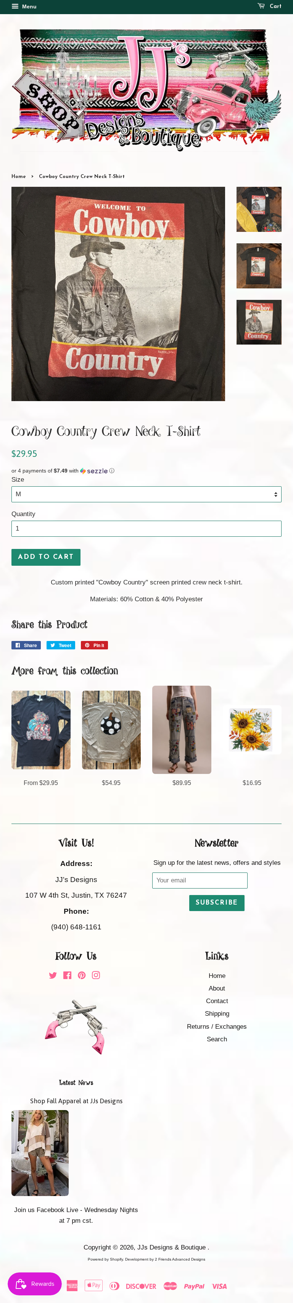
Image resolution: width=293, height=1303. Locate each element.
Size (17, 479)
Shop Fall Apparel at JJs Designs (76, 1101)
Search (217, 1039)
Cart (275, 7)
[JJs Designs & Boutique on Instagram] (96, 976)
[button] (146, 470)
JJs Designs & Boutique (172, 1247)
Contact (217, 1001)
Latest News (76, 1083)
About (217, 988)
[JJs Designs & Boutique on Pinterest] (81, 976)
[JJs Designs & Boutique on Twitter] (53, 976)
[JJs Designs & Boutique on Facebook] (67, 976)
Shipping (217, 1013)
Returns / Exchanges (217, 1026)
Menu (29, 6)
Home (18, 176)
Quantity (23, 514)
